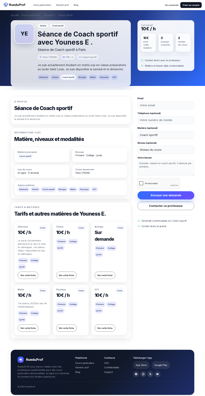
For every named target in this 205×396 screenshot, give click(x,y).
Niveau (147, 143)
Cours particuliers (42, 5)
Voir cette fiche (28, 275)
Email (140, 98)
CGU (106, 363)
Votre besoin (145, 157)
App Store (141, 365)
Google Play (160, 365)
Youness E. (49, 15)
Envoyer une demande (166, 195)
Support (108, 372)
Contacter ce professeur (166, 206)
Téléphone (149, 113)
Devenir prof (62, 5)
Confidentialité (111, 367)
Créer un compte (191, 5)
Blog (76, 5)
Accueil (15, 15)
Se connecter (172, 5)
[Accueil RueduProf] (15, 5)
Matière (148, 128)
